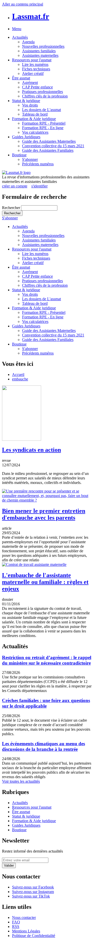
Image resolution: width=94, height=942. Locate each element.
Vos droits (30, 105)
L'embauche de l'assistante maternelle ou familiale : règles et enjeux (45, 582)
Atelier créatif (33, 73)
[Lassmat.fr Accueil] (16, 172)
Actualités (20, 37)
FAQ (16, 922)
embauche (20, 379)
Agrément (30, 82)
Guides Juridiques (26, 137)
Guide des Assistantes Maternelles (49, 141)
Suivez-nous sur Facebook (33, 887)
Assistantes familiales (39, 51)
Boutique (19, 155)
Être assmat (21, 78)
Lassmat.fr (30, 16)
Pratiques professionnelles (42, 91)
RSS (15, 926)
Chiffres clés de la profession (45, 96)
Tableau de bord (35, 114)
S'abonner (30, 159)
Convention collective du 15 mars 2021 (53, 146)
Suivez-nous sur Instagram (33, 891)
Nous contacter (24, 917)
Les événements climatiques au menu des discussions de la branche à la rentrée (43, 746)
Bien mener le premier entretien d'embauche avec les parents (43, 514)
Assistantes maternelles (40, 55)
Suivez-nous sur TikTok (31, 896)
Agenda (28, 42)
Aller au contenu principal (22, 4)
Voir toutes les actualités (21, 781)
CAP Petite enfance (37, 87)
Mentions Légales (26, 931)
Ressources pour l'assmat (31, 60)
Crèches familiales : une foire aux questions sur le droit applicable (46, 703)
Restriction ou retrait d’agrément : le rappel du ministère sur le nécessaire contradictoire (46, 660)
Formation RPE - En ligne (42, 128)
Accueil (18, 374)
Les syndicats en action (31, 450)
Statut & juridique (26, 100)
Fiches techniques (36, 69)
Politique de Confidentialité (33, 935)
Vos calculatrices (35, 132)
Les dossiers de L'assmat (41, 110)
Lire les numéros (35, 64)
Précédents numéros (38, 164)
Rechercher (11, 208)
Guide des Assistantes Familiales (47, 150)
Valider (9, 865)
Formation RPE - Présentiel (43, 123)
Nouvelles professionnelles (43, 46)
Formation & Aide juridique (34, 119)
